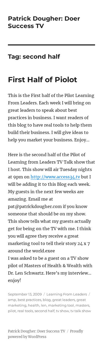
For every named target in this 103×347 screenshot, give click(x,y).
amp (12, 300)
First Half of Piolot (42, 79)
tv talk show (81, 311)
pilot (12, 311)
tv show (62, 311)
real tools (25, 311)
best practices (29, 300)
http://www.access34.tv (55, 176)
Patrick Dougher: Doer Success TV (36, 331)
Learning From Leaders (66, 294)
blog (47, 300)
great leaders (63, 300)
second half (44, 311)
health (33, 305)
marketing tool (61, 305)
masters (82, 305)
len (43, 305)
